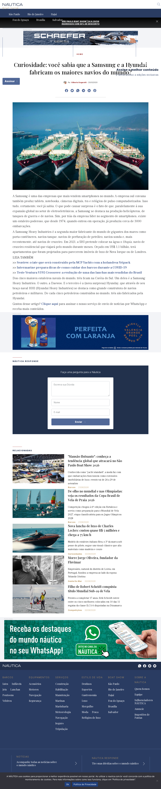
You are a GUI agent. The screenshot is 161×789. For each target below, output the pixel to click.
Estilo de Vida (92, 677)
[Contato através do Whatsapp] (139, 666)
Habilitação (61, 689)
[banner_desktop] (80, 639)
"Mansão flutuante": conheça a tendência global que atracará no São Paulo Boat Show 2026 (95, 460)
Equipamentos (39, 677)
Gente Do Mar (75, 581)
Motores (34, 689)
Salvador (58, 19)
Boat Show (11, 8)
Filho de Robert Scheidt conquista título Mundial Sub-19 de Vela (92, 588)
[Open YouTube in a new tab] (83, 90)
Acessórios (35, 683)
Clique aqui (49, 304)
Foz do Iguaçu (21, 19)
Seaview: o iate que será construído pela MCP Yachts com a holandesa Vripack (73, 263)
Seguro (59, 723)
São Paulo (14, 14)
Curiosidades (75, 554)
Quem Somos (142, 688)
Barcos (71, 487)
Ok (67, 784)
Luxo (84, 700)
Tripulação (61, 729)
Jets (5, 689)
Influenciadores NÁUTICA (144, 702)
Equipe (138, 694)
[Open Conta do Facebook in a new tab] (66, 90)
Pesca (95, 712)
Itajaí (54, 14)
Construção (62, 683)
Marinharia (61, 706)
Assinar (10, 81)
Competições (75, 610)
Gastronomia (89, 695)
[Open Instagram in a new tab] (77, 90)
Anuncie (139, 709)
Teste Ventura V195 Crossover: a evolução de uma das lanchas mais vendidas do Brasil (79, 273)
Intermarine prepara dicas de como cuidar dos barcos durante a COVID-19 (72, 268)
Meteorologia (63, 712)
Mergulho (87, 706)
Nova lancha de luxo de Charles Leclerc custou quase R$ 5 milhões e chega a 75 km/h (93, 530)
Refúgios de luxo (91, 717)
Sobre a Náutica (140, 680)
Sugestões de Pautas (142, 716)
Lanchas (15, 689)
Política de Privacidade (85, 784)
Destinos (87, 683)
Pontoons (8, 695)
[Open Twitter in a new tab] (72, 90)
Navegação (35, 695)
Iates (5, 683)
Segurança (35, 700)
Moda (85, 712)
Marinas (60, 700)
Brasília (40, 19)
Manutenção (62, 695)
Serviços (62, 677)
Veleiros (7, 700)
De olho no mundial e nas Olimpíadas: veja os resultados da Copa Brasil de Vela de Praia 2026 (95, 495)
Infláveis (16, 683)
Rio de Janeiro (35, 14)
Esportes (87, 689)
